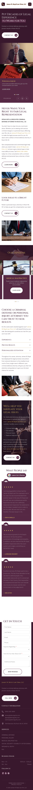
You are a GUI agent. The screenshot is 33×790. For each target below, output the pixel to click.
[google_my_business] (8, 773)
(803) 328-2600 (22, 151)
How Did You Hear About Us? (12, 654)
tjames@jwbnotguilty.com (12, 720)
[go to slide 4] (18, 94)
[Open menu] (29, 4)
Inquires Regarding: (9, 647)
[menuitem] (16, 735)
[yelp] (5, 773)
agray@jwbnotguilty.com (12, 717)
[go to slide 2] (15, 94)
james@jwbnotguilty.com (12, 715)
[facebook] (3, 773)
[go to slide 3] (17, 94)
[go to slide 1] (14, 94)
